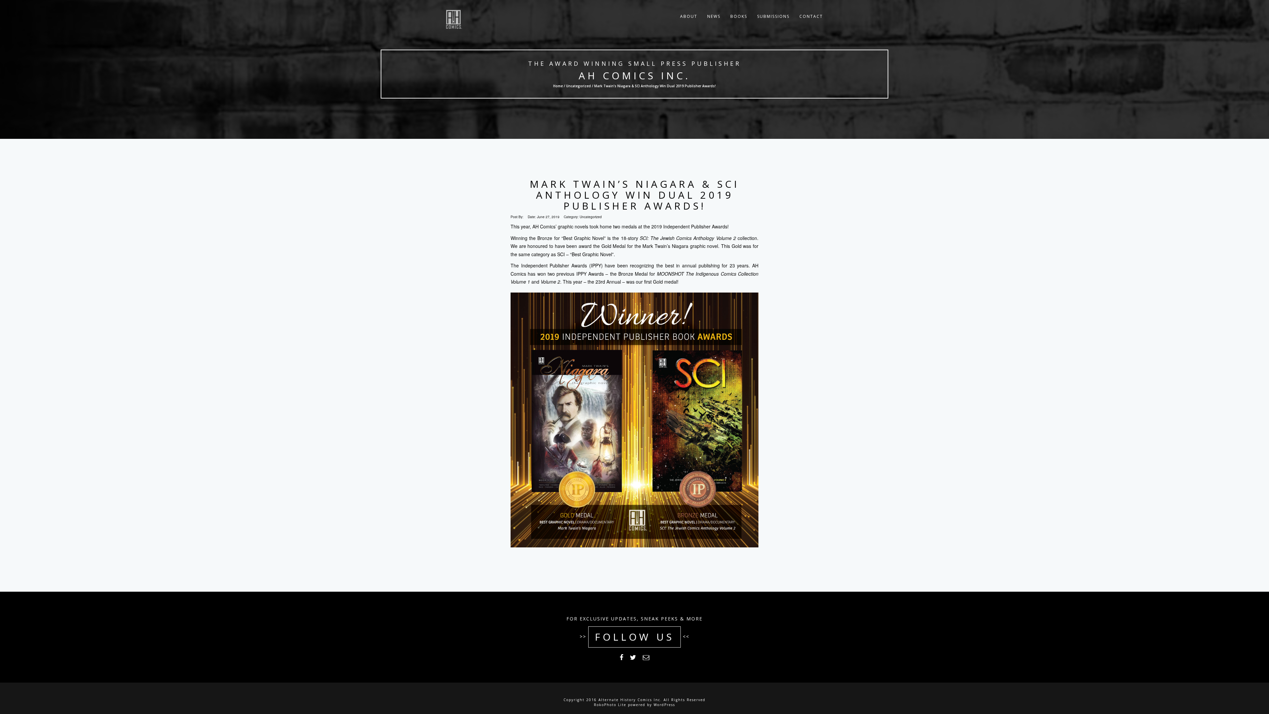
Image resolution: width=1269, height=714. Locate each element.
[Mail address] (646, 658)
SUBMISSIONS (773, 16)
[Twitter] (633, 658)
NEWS (713, 16)
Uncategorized (578, 86)
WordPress (664, 704)
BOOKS (738, 16)
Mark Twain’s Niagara (665, 246)
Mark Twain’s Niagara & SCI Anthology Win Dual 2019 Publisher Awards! (634, 195)
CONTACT (811, 16)
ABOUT (688, 16)
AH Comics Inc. (634, 75)
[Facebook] (621, 658)
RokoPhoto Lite (610, 704)
